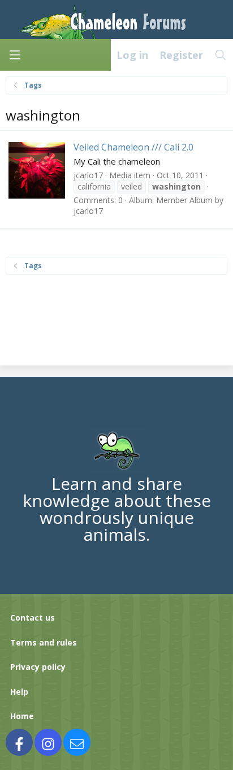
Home (22, 716)
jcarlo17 (88, 175)
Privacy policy (38, 666)
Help (19, 691)
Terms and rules (43, 642)
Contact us (32, 617)
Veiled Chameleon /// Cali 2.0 (133, 147)
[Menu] (14, 55)
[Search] (221, 55)
